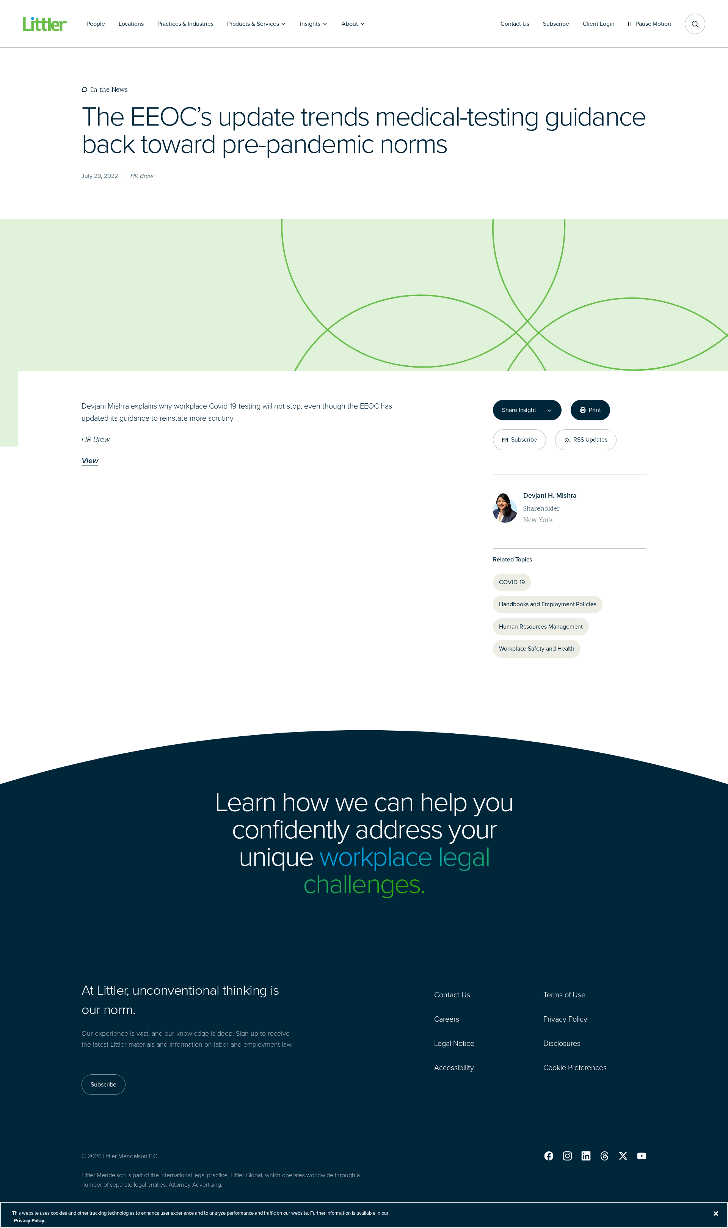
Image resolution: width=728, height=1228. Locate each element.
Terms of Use (564, 994)
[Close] (716, 1213)
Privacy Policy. (29, 1220)
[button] (549, 1155)
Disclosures (562, 1043)
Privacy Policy (565, 1019)
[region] (364, 1215)
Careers (446, 1019)
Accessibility (454, 1067)
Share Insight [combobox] (519, 410)
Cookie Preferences (575, 1067)
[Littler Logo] (45, 24)
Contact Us (452, 994)
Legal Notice (454, 1043)
